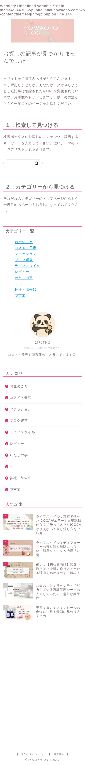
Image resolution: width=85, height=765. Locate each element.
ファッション (25, 254)
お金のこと (24, 242)
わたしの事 (24, 278)
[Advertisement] (42, 646)
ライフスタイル (27, 266)
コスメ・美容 (25, 248)
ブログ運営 (24, 260)
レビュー (22, 272)
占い (18, 284)
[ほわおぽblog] (42, 41)
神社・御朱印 (25, 290)
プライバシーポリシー (33, 754)
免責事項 (59, 754)
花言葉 (20, 296)
